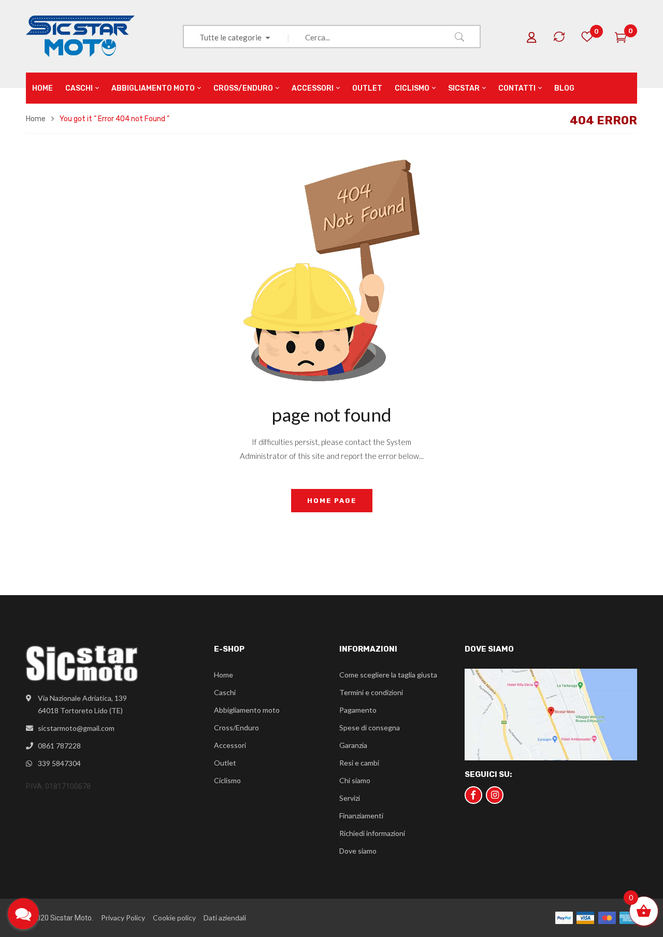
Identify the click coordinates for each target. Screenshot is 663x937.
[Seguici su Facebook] (473, 795)
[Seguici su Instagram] (494, 795)
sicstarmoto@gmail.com (76, 728)
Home (36, 118)
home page (331, 500)
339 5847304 (59, 763)
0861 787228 (59, 745)
